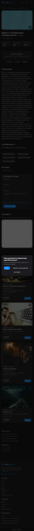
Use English (17, 272)
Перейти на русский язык (20, 268)
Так (7, 268)
